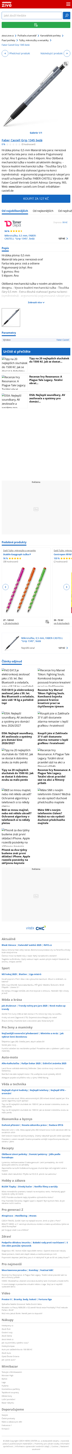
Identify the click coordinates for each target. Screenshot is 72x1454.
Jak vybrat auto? (9, 1359)
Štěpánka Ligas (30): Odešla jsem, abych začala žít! (23, 1041)
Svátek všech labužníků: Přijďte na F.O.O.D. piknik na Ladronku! (29, 1174)
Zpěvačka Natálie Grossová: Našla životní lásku (22, 1304)
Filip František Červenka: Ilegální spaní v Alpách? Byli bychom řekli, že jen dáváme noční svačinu (33, 1202)
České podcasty (8, 1418)
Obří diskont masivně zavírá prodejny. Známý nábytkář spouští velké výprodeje (36, 1135)
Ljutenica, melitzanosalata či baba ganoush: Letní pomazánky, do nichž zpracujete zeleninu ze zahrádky (32, 1163)
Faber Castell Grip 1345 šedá (22, 140)
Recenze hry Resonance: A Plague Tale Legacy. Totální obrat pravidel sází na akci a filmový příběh (54, 776)
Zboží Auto (6, 1353)
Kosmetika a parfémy (11, 1389)
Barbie (4, 1378)
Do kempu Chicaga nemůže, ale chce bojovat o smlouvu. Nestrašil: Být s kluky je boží (35, 992)
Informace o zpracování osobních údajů (32, 1446)
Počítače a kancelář (27, 35)
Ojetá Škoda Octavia (10, 1356)
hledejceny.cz (7, 1325)
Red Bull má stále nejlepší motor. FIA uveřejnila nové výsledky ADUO (31, 1074)
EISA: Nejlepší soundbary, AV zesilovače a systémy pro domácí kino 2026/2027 (17, 738)
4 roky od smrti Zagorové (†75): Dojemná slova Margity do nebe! (29, 1017)
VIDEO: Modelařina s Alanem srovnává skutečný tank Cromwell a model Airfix (35, 1281)
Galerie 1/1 (36, 132)
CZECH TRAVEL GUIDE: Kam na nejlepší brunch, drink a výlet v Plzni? (31, 1220)
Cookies (54, 1446)
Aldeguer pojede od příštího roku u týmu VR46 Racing (25, 1077)
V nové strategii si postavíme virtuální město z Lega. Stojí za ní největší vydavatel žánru (32, 1285)
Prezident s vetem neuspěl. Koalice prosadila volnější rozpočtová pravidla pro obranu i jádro (35, 1140)
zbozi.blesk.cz (7, 1339)
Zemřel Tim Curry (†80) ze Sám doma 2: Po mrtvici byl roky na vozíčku (31, 1014)
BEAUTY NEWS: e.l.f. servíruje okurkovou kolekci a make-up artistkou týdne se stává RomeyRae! (35, 1225)
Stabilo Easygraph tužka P (17, 554)
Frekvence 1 (7, 1425)
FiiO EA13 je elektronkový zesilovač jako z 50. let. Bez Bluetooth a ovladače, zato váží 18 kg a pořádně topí (18, 696)
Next (66, 587)
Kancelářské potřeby (50, 35)
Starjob (5, 1415)
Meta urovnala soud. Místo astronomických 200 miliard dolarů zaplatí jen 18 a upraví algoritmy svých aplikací (35, 1099)
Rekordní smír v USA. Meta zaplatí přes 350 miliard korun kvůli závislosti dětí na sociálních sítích (36, 1131)
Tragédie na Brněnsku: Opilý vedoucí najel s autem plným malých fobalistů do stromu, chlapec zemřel (35, 960)
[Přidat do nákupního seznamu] (66, 64)
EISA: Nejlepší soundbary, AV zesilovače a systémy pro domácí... (47, 398)
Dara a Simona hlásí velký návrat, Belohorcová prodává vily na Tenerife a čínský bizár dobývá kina (36, 951)
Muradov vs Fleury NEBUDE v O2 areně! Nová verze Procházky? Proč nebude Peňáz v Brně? (35, 1308)
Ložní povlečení (8, 1399)
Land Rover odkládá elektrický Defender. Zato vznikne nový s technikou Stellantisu (33, 1069)
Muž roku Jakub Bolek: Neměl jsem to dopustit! (22, 1313)
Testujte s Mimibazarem (12, 1372)
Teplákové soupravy (10, 1392)
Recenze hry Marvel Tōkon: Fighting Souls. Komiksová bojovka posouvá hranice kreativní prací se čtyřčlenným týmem (51, 698)
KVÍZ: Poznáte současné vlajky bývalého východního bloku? (27, 1197)
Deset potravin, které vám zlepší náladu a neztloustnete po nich (29, 1254)
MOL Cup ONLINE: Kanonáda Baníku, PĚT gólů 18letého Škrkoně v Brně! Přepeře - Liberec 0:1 (33, 986)
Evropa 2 (5, 1428)
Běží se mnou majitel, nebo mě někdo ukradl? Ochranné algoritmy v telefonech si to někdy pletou (16, 816)
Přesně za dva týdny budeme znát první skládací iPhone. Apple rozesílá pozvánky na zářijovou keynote (16, 856)
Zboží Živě (6, 1329)
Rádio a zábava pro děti (12, 1421)
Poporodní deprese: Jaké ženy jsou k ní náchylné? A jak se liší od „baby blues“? (35, 1257)
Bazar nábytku (8, 1402)
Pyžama (5, 1385)
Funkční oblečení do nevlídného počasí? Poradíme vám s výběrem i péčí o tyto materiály (36, 1049)
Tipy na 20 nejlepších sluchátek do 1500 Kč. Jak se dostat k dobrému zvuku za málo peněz (17, 775)
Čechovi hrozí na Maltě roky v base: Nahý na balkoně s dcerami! (29, 955)
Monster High (7, 1375)
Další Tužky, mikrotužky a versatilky (19, 550)
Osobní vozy (7, 1332)
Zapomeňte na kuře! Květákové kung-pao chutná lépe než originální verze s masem (34, 1169)
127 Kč (61, 238)
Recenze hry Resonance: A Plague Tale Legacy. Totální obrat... (46, 380)
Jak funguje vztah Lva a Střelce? (15, 1230)
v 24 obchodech (11, 623)
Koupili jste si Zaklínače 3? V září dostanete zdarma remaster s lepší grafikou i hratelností (53, 738)
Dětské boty (7, 1396)
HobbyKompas (8, 1346)
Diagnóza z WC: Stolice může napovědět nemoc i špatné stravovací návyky (34, 1250)
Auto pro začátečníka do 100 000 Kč (17, 1349)
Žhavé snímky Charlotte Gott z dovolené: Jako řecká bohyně (27, 1021)
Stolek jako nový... (10, 1045)
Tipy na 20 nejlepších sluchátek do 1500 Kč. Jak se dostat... (49, 360)
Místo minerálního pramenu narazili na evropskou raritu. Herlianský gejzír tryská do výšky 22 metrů (33, 1192)
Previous (6, 587)
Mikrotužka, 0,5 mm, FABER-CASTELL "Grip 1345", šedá (21, 237)
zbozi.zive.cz (8, 35)
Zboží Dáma (7, 1336)
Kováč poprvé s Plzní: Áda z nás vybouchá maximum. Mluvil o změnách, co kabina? (34, 980)
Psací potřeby (8, 40)
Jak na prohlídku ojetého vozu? (15, 1342)
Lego (4, 1382)
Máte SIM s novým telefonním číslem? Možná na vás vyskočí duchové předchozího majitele (51, 816)
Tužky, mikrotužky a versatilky (34, 40)
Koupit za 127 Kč (36, 199)
